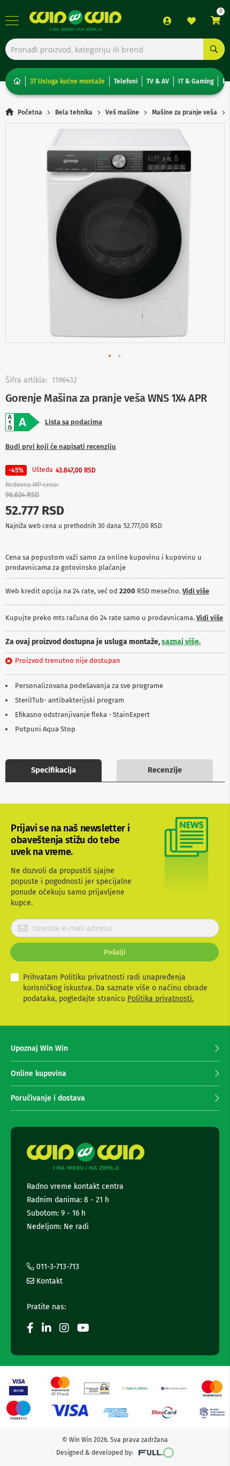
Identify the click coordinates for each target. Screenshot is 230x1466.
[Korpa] (215, 20)
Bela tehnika (74, 112)
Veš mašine (122, 112)
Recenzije (165, 770)
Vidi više (195, 591)
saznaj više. (181, 641)
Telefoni (125, 81)
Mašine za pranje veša (184, 112)
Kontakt (48, 1281)
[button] (110, 356)
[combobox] (115, 49)
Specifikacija (53, 770)
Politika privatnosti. (160, 998)
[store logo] (75, 21)
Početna (30, 112)
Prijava (167, 21)
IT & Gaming (195, 81)
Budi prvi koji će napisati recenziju (60, 446)
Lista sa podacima (73, 422)
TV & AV (158, 81)
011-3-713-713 (56, 1266)
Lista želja (191, 21)
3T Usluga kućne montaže (67, 81)
